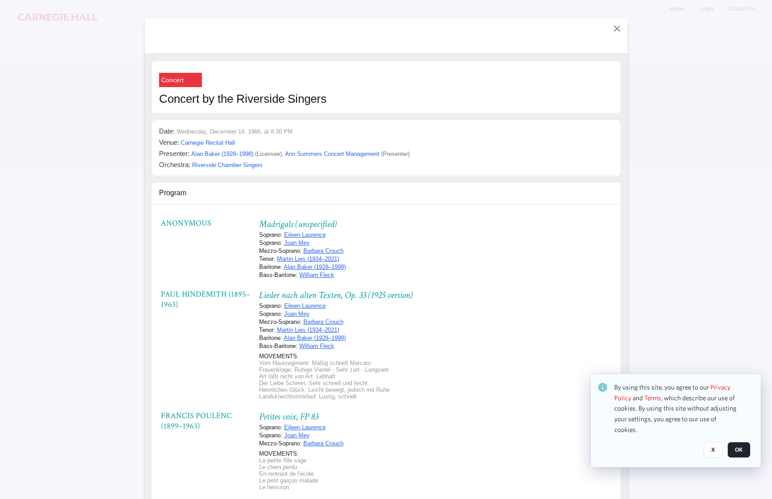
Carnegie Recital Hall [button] (208, 142)
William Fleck (316, 275)
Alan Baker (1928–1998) (315, 267)
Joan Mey (297, 242)
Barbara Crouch (323, 250)
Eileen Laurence (305, 234)
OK (739, 450)
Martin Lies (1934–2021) (308, 259)
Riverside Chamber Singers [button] (227, 165)
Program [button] (172, 193)
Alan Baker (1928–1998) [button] (222, 154)
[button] (617, 28)
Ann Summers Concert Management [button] (332, 154)
